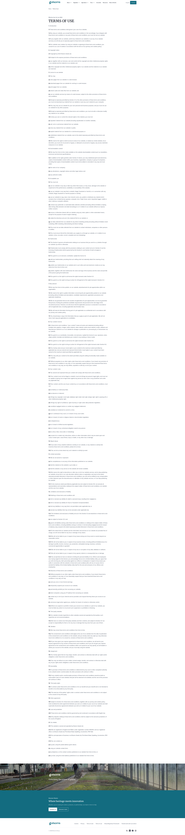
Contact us (53, 809)
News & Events (112, 2)
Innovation (98, 2)
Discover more (63, 809)
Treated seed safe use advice (129, 823)
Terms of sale (90, 823)
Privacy (82, 823)
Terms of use (99, 823)
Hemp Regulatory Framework (111, 823)
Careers (76, 823)
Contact (133, 2)
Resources (105, 2)
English (128, 2)
